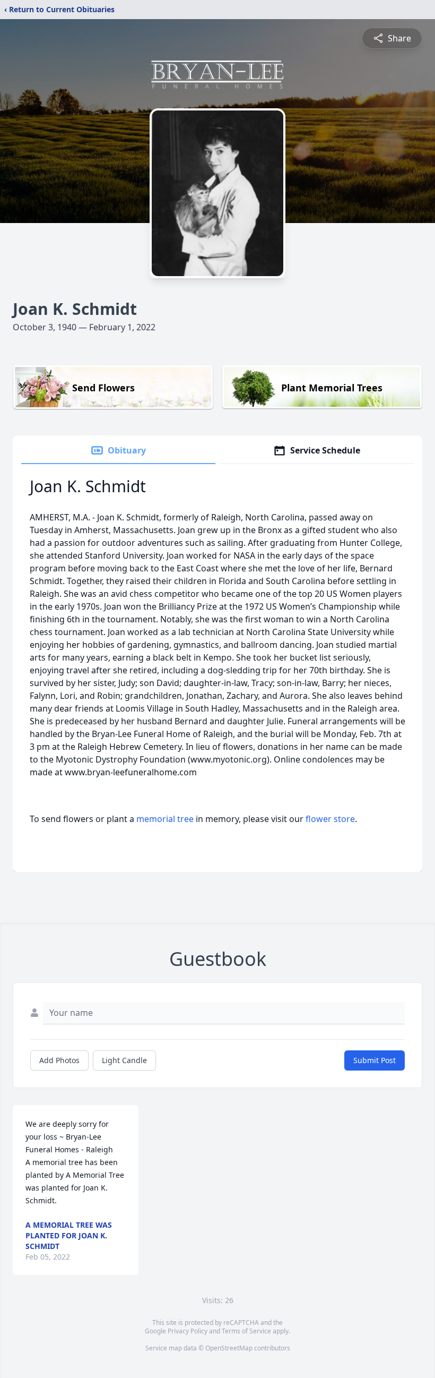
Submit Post (374, 1060)
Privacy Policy (187, 1331)
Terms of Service (246, 1331)
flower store (330, 819)
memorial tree (165, 819)
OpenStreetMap (229, 1348)
